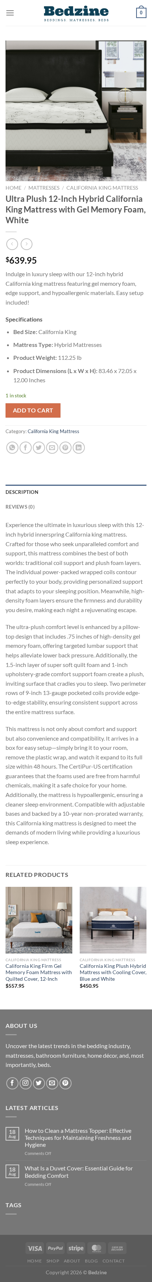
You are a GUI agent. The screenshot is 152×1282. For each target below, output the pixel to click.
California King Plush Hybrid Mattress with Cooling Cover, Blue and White (113, 972)
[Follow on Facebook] (12, 1083)
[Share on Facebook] (26, 448)
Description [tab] (22, 492)
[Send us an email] (52, 1083)
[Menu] (10, 13)
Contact (114, 1261)
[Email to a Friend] (52, 448)
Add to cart (33, 410)
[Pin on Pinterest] (65, 448)
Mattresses (43, 188)
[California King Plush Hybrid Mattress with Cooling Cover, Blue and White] (113, 920)
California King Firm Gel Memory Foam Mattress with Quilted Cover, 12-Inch (39, 972)
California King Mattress (102, 188)
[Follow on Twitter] (39, 1083)
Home (13, 188)
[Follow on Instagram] (26, 1083)
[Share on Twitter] (39, 448)
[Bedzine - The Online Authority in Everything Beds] (76, 13)
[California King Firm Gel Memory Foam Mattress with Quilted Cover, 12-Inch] (39, 920)
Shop (52, 1261)
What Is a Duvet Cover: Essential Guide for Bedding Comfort (79, 1172)
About (72, 1261)
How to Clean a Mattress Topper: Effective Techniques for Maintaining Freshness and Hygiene (78, 1137)
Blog (91, 1261)
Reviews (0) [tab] (20, 507)
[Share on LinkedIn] (79, 448)
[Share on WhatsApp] (12, 448)
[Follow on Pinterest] (65, 1083)
